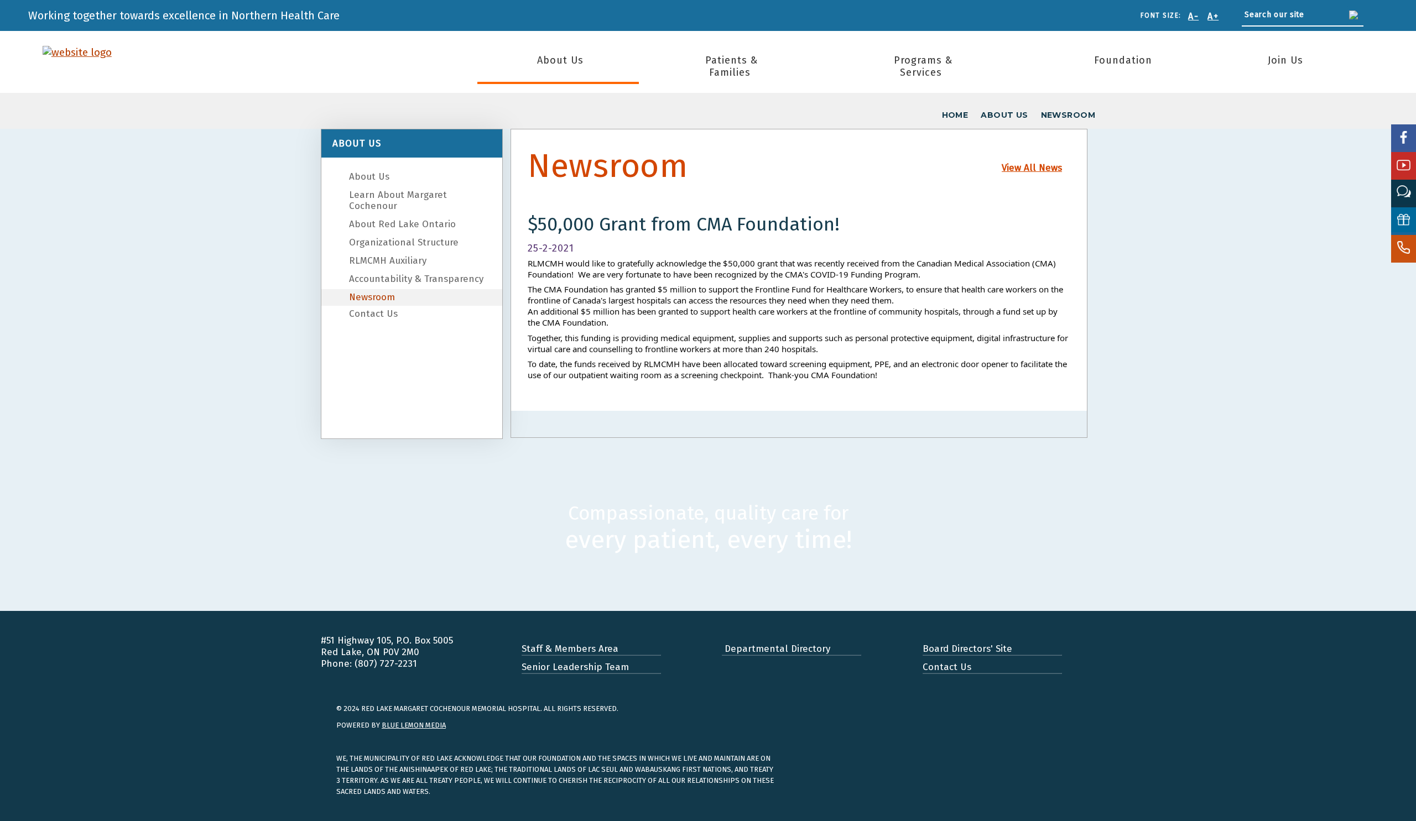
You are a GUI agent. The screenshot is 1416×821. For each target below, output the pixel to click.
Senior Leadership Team (575, 667)
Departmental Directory (776, 649)
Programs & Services (923, 66)
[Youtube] (1403, 166)
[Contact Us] (1403, 249)
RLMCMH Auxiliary (387, 260)
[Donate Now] (1403, 221)
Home (955, 115)
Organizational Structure (404, 242)
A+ (1213, 16)
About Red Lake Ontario (402, 224)
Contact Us (373, 314)
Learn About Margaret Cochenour (398, 200)
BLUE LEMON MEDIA (414, 725)
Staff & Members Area (570, 649)
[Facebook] (1403, 138)
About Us (560, 60)
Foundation (1123, 60)
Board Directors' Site (967, 649)
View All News (1032, 168)
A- (1193, 16)
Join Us (1285, 60)
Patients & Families (731, 66)
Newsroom (372, 297)
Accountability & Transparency (416, 279)
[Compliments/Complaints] (1403, 193)
